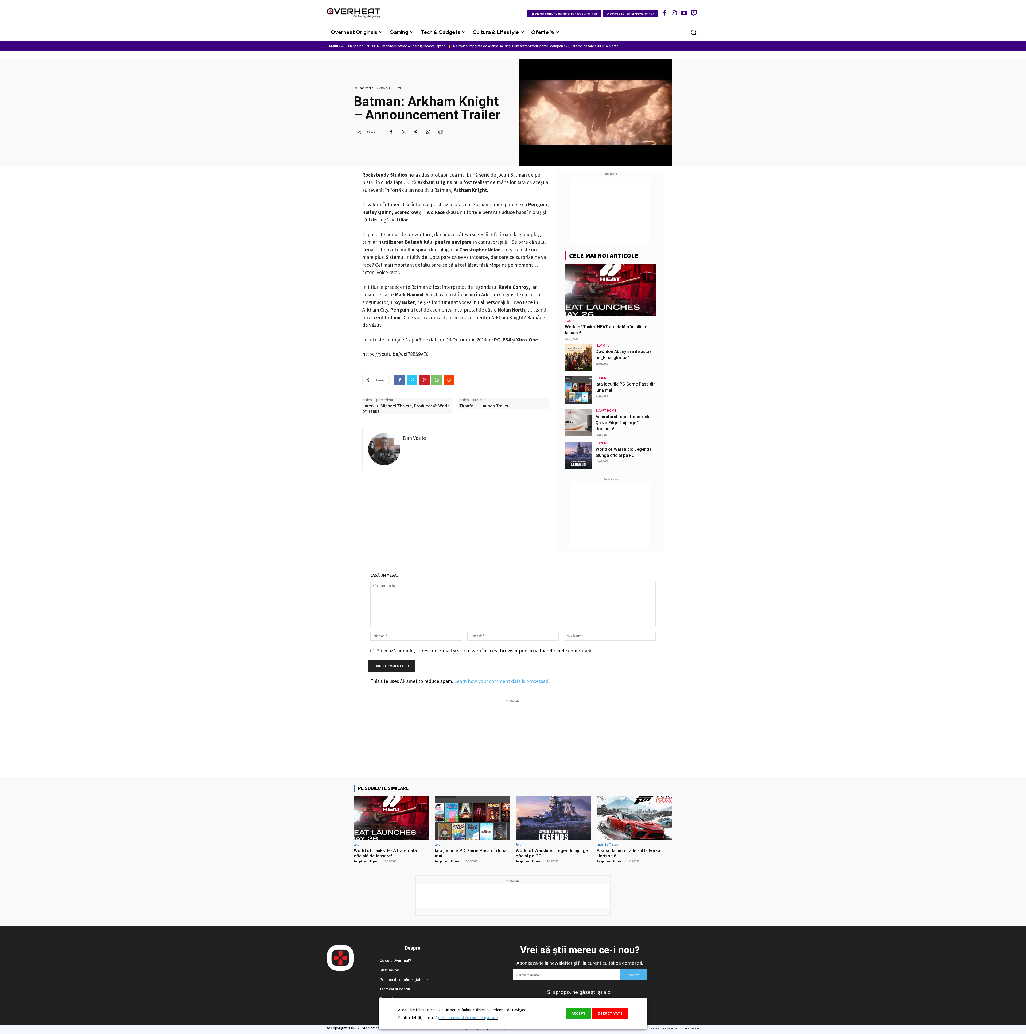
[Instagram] (674, 13)
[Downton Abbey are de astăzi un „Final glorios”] (578, 357)
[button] (693, 32)
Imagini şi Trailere (607, 844)
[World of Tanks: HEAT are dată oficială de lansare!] (610, 290)
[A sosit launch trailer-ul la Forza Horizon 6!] (634, 817)
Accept (579, 1013)
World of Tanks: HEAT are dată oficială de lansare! (385, 853)
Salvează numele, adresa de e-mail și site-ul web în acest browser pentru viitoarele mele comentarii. (484, 650)
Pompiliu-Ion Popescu (367, 861)
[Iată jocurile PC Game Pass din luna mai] (578, 390)
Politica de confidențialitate (404, 980)
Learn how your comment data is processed (501, 681)
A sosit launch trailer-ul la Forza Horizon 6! (628, 853)
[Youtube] (684, 13)
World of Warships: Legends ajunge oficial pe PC (552, 853)
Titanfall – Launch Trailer (483, 406)
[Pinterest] (415, 132)
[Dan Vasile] (384, 449)
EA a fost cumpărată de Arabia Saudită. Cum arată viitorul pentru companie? (509, 46)
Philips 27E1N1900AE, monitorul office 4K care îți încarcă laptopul (398, 46)
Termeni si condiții (396, 989)
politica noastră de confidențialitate (468, 1017)
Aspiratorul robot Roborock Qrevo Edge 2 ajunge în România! (622, 422)
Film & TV (603, 345)
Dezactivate (610, 1013)
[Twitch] (694, 13)
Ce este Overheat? (395, 960)
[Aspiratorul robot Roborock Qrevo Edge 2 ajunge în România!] (578, 422)
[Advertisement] (610, 210)
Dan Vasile (366, 88)
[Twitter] (403, 132)
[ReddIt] (440, 132)
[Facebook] (665, 13)
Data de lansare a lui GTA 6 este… (595, 46)
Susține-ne (389, 970)
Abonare (633, 975)
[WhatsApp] (428, 132)
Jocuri (570, 320)
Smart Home (606, 410)
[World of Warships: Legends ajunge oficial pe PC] (578, 455)
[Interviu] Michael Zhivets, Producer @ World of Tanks (406, 408)
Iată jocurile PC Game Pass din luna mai (470, 853)
